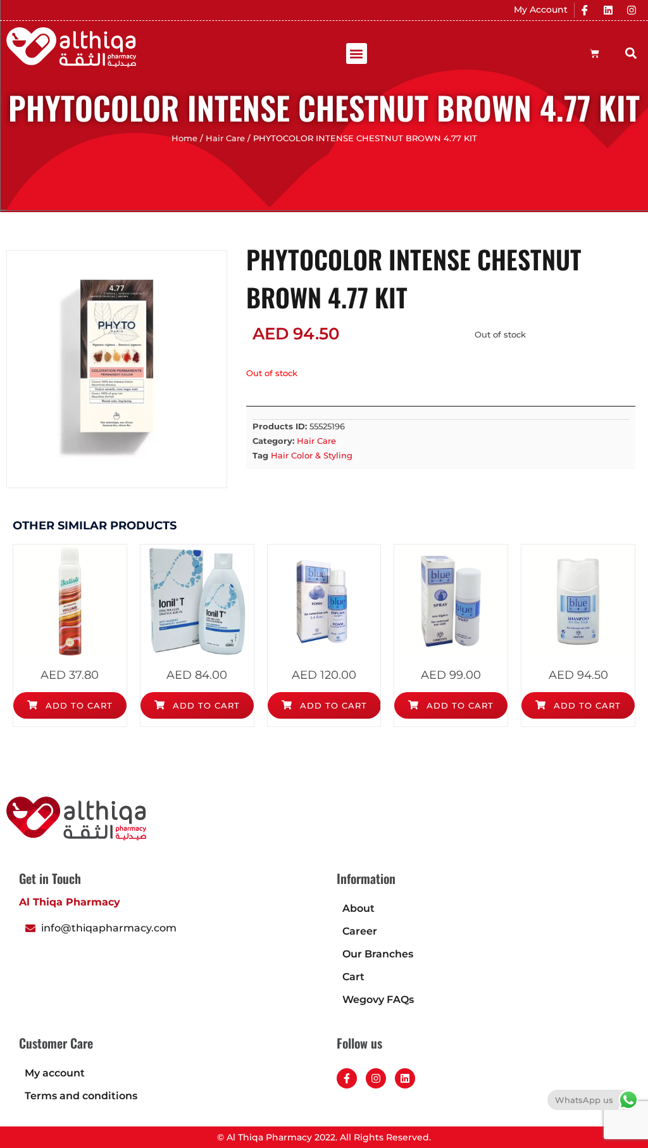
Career (359, 931)
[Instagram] (631, 10)
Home (184, 138)
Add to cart (77, 705)
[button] (356, 53)
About (358, 908)
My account (55, 1073)
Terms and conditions (81, 1096)
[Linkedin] (608, 10)
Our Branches (377, 954)
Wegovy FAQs (378, 999)
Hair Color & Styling (311, 455)
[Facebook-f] (347, 1078)
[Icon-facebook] (585, 10)
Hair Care (225, 138)
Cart (353, 977)
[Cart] (594, 53)
